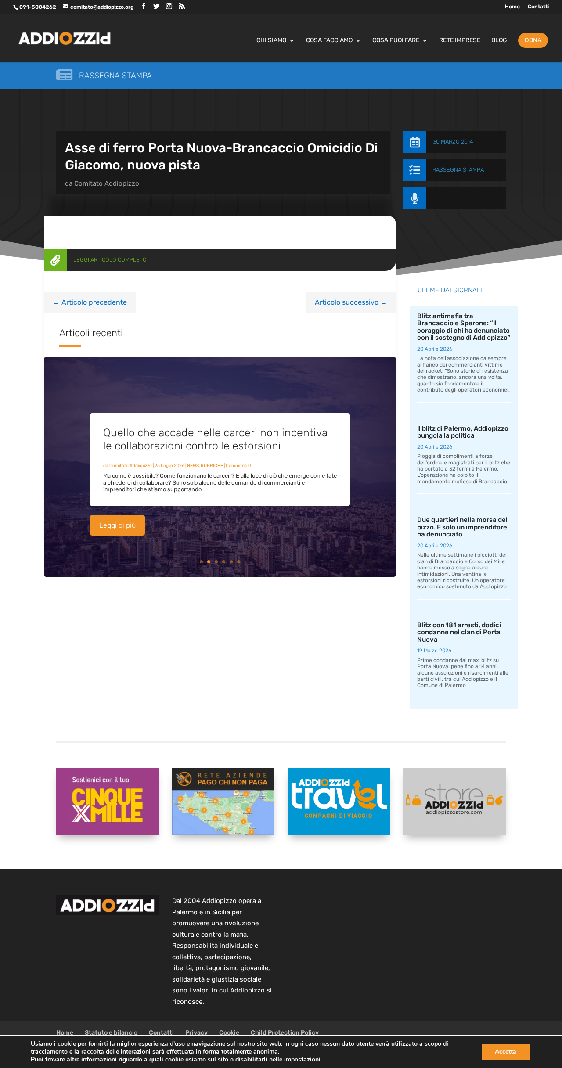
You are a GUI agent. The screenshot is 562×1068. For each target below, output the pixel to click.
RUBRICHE (212, 465)
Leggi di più (117, 525)
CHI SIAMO (271, 40)
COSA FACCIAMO (329, 40)
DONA (533, 40)
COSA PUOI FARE (395, 40)
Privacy (196, 1032)
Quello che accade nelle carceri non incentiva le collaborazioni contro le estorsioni (215, 439)
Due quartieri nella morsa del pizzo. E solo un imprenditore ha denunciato (462, 527)
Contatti (538, 7)
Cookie (229, 1032)
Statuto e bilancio (111, 1032)
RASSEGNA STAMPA (458, 169)
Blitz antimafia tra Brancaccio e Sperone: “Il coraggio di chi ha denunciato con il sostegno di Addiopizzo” (464, 327)
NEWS (193, 465)
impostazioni (302, 1060)
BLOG (499, 40)
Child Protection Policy (285, 1032)
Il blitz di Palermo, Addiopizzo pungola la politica (462, 432)
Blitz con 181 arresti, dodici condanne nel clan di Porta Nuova (459, 632)
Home (512, 7)
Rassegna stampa (115, 75)
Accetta (505, 1051)
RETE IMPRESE (459, 40)
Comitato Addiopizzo (106, 183)
